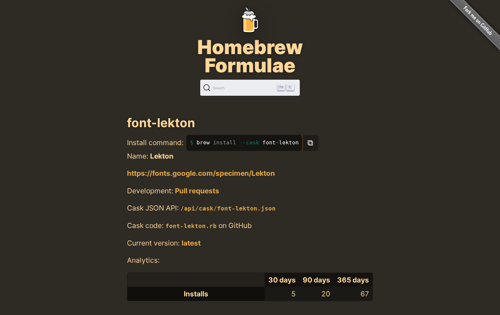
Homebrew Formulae (250, 56)
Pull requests (197, 190)
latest (191, 243)
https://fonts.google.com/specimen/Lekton (201, 173)
